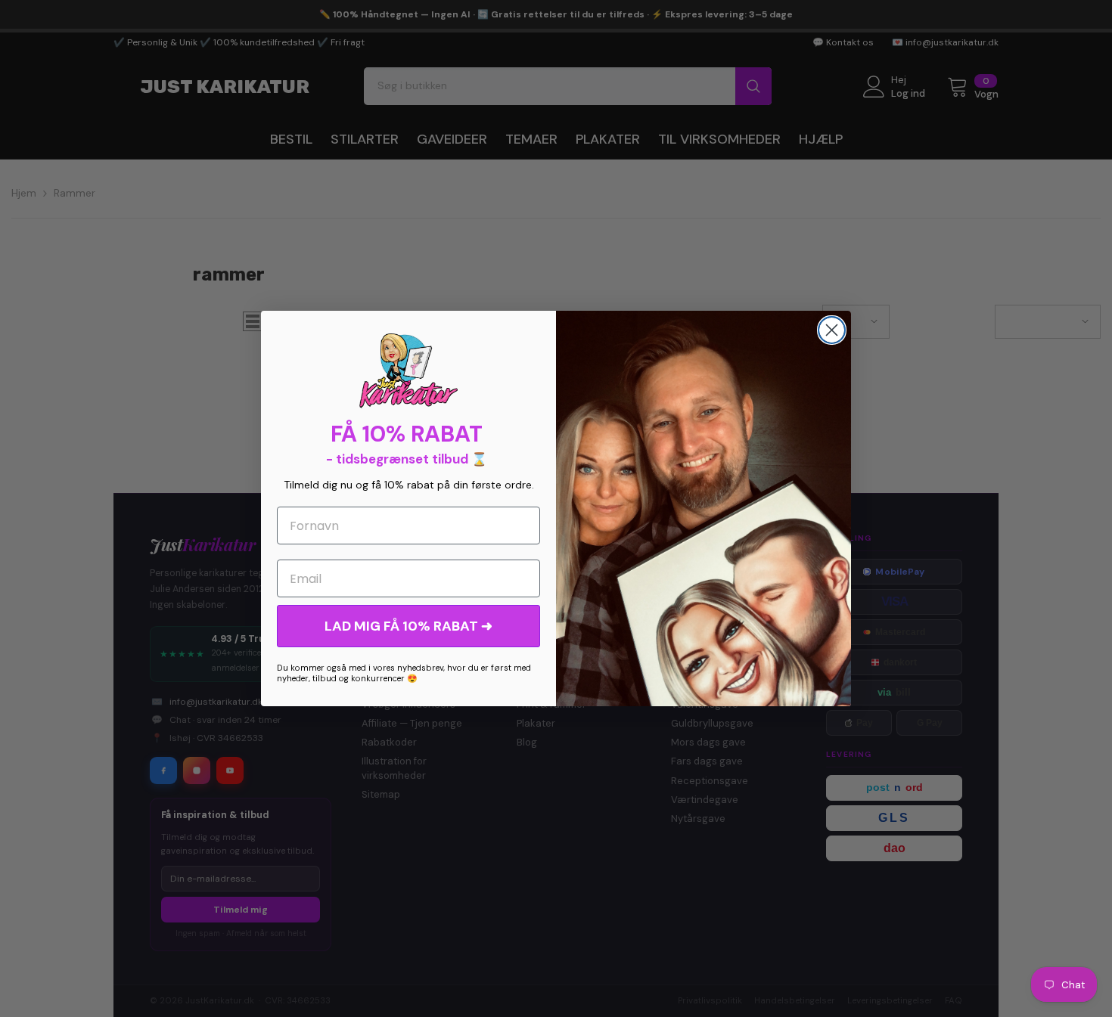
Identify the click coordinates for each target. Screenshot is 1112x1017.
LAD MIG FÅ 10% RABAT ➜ (408, 626)
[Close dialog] (831, 330)
